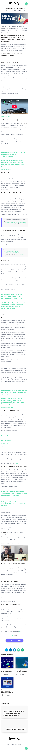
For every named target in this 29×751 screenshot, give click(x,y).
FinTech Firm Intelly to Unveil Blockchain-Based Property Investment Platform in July (11, 296)
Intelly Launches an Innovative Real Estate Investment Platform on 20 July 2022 (14, 392)
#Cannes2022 (8, 222)
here (17, 463)
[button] (2, 4)
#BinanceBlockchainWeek (11, 251)
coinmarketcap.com (6, 169)
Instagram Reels (5, 116)
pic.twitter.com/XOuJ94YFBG (11, 252)
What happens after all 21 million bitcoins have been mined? (21, 671)
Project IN (4, 436)
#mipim (19, 221)
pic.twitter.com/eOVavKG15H (19, 222)
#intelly (23, 221)
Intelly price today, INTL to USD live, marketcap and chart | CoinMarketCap (14, 154)
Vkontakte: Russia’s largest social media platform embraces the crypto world (7, 692)
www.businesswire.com (7, 311)
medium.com (4, 443)
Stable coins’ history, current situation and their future (6, 671)
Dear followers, (6, 440)
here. (16, 601)
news (15, 635)
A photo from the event (7, 578)
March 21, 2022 (22, 224)
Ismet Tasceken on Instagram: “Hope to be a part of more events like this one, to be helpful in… (14, 493)
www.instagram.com (6, 509)
